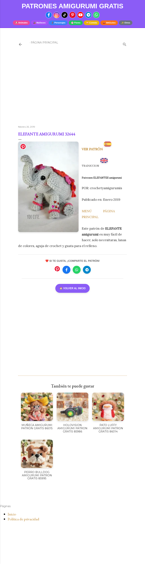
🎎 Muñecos (39, 23)
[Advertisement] (72, 89)
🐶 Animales (21, 23)
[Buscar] (124, 43)
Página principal (44, 42)
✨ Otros (125, 23)
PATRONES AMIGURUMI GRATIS (72, 6)
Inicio (12, 514)
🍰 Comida (91, 23)
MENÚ (87, 211)
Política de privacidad (23, 519)
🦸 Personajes (58, 23)
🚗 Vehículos (109, 23)
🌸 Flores (75, 23)
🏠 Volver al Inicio (72, 288)
